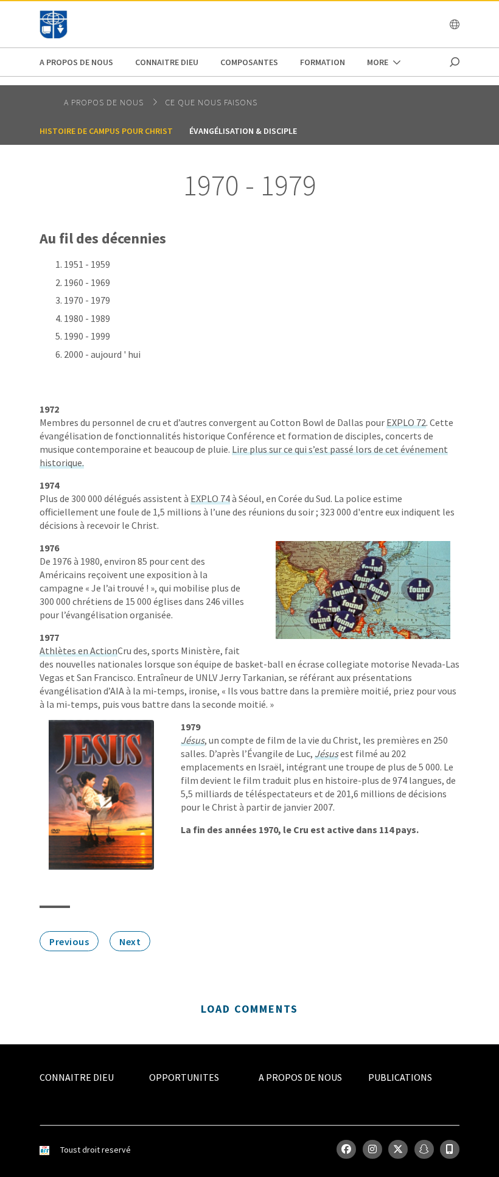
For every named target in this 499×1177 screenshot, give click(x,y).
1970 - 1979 (87, 300)
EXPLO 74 (210, 498)
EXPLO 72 (406, 422)
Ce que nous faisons (211, 102)
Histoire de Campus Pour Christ (106, 130)
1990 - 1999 (87, 336)
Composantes (249, 62)
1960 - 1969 (87, 282)
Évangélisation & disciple (243, 130)
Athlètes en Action (78, 650)
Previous (69, 941)
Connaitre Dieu (166, 62)
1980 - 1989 (87, 318)
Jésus (192, 740)
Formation (322, 62)
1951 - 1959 (87, 264)
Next (130, 941)
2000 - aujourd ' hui (102, 354)
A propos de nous (76, 62)
